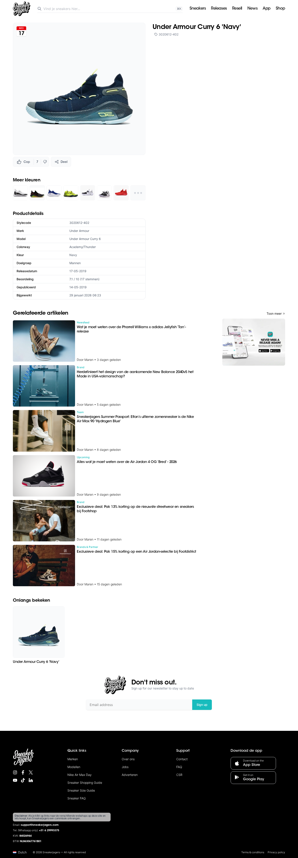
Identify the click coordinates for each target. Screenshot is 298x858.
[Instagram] (15, 772)
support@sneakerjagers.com (40, 825)
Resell (237, 9)
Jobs (125, 767)
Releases (219, 9)
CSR (179, 775)
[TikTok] (23, 780)
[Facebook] (23, 772)
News (252, 9)
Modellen (73, 767)
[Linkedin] (31, 780)
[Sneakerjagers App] (253, 342)
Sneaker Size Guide (81, 790)
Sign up (202, 704)
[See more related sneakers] (138, 192)
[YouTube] (15, 780)
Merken (72, 759)
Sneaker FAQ (76, 798)
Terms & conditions (252, 852)
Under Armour (79, 231)
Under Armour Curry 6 (85, 239)
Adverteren (130, 775)
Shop (280, 9)
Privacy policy (276, 852)
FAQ (179, 767)
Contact (182, 759)
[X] (31, 772)
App (267, 9)
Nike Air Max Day (79, 775)
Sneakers (198, 9)
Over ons (128, 759)
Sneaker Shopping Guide (84, 782)
